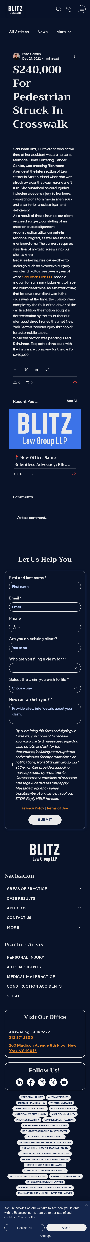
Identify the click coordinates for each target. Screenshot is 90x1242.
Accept (66, 1227)
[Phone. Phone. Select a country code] (16, 627)
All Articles (19, 31)
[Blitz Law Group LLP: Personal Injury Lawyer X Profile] (53, 1082)
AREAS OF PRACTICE (27, 888)
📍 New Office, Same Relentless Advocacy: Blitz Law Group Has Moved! (40, 461)
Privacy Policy (26, 1217)
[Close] (84, 1207)
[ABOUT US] (79, 908)
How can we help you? (30, 699)
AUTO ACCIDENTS (24, 967)
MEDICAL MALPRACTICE (31, 976)
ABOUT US (16, 907)
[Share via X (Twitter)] (26, 369)
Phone (15, 618)
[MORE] (79, 927)
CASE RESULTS (21, 898)
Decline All (24, 1227)
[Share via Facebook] (15, 369)
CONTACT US (19, 917)
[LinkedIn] (19, 1082)
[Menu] (82, 9)
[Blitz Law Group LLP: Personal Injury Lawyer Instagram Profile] (42, 1082)
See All (72, 401)
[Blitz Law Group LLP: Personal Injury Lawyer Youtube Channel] (64, 1082)
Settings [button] (45, 1236)
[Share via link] (47, 369)
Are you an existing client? (33, 638)
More (61, 31)
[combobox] (45, 668)
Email (15, 598)
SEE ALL (14, 995)
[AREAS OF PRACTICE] (79, 888)
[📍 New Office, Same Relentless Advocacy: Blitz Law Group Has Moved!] (45, 429)
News (43, 31)
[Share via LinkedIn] (36, 369)
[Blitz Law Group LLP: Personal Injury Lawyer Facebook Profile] (31, 1082)
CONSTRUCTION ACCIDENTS (34, 986)
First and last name (27, 577)
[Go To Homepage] (15, 9)
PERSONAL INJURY (25, 957)
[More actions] (74, 56)
